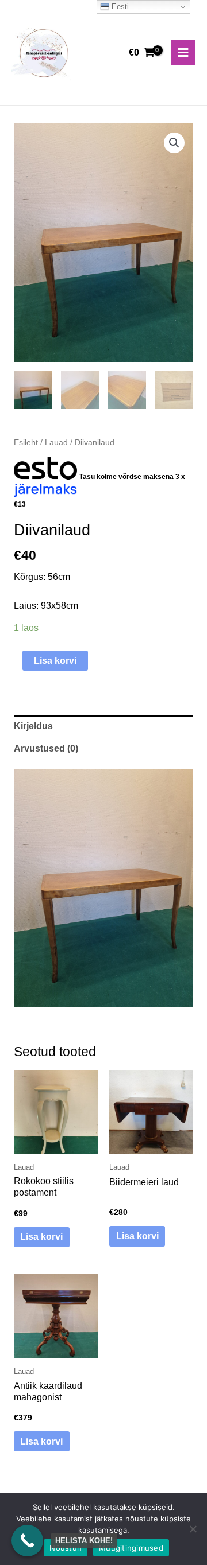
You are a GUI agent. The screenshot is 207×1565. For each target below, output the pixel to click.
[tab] (103, 726)
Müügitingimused (131, 1547)
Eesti (119, 6)
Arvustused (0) (46, 748)
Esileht (26, 442)
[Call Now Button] (27, 1540)
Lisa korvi (55, 660)
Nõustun (65, 1547)
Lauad (56, 442)
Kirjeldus (33, 726)
